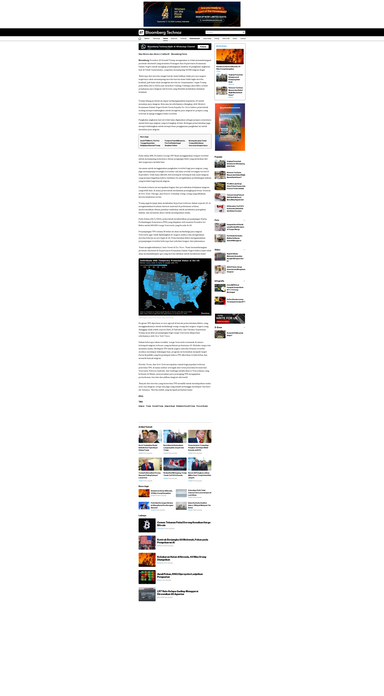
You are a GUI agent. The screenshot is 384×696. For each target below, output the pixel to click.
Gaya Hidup (207, 38)
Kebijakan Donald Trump (185, 406)
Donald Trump (157, 406)
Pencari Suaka (202, 406)
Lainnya (243, 38)
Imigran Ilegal (170, 406)
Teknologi (156, 38)
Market (147, 38)
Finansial (183, 38)
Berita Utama (221, 46)
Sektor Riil (225, 38)
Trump (148, 406)
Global (165, 38)
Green (235, 38)
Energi (217, 38)
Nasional (174, 38)
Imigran (141, 406)
